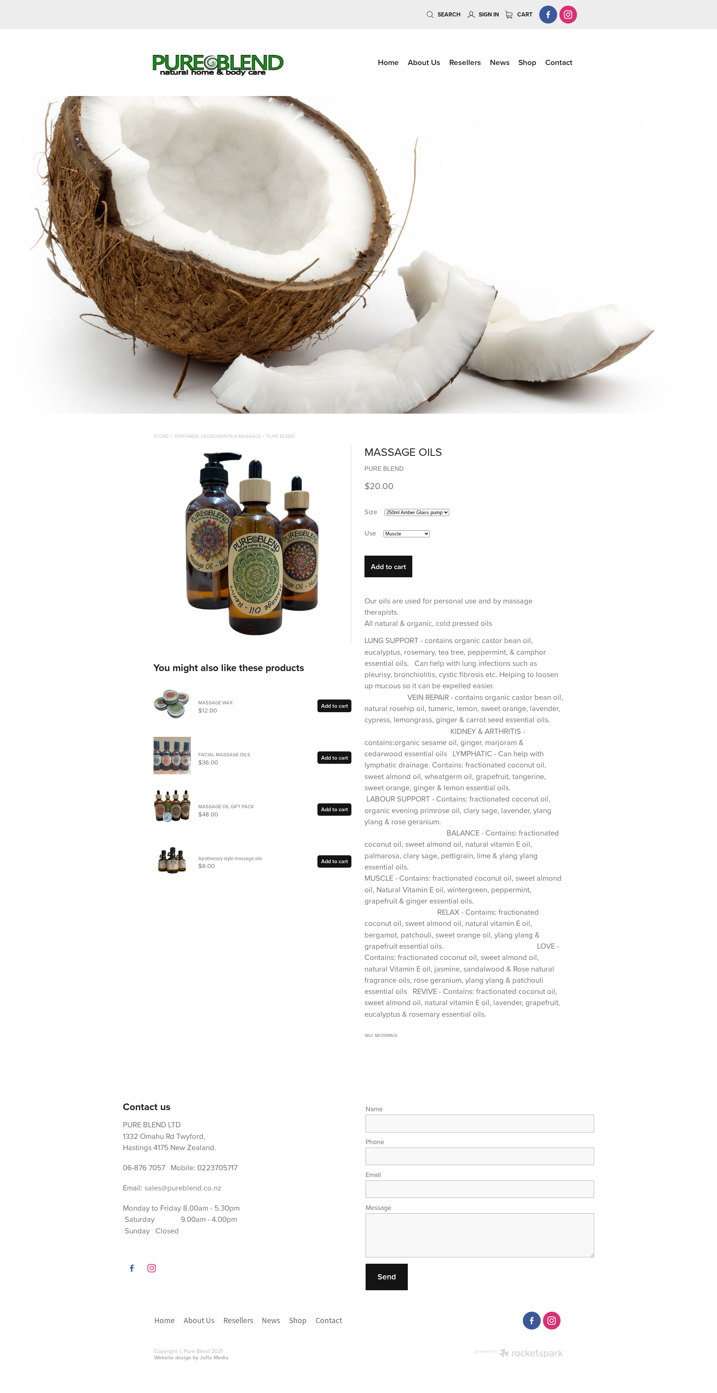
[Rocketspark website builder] (518, 1354)
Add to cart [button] (388, 566)
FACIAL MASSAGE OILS (224, 754)
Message (378, 1207)
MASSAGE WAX (215, 702)
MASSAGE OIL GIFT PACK (226, 806)
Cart (524, 14)
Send (387, 1276)
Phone (375, 1142)
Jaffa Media (214, 1357)
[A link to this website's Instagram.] (568, 15)
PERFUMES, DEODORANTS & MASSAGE (217, 436)
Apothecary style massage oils (230, 858)
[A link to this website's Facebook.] (548, 15)
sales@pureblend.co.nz (183, 1187)
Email (373, 1174)
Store (160, 436)
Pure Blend (281, 436)
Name (374, 1109)
